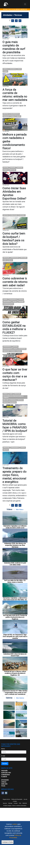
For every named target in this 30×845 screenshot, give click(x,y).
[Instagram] (6, 793)
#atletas (15, 346)
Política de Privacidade (16, 799)
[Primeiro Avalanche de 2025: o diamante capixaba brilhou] (21, 715)
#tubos (5, 71)
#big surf (5, 400)
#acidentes (6, 116)
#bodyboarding (7, 349)
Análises (4, 784)
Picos (3, 786)
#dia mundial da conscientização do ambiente (13, 397)
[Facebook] (2, 793)
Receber (4, 763)
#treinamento (13, 299)
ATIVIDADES (5, 780)
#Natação (12, 167)
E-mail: (3, 756)
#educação (23, 257)
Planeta (4, 776)
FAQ (20, 803)
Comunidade (5, 774)
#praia (13, 116)
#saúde (5, 299)
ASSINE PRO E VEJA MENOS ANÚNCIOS (15, 9)
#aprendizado (15, 257)
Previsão (4, 771)
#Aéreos (5, 69)
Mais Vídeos (19, 509)
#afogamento (7, 301)
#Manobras (13, 69)
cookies (14, 824)
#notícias (6, 114)
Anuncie (5, 803)
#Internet (22, 215)
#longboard (22, 349)
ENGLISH (25, 803)
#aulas (18, 116)
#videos (5, 170)
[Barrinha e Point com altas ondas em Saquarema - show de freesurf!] (9, 715)
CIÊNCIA (3, 782)
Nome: (3, 749)
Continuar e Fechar (7, 842)
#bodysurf (12, 170)
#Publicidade (14, 215)
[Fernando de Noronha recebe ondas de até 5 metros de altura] (21, 733)
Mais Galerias (20, 698)
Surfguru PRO (6, 772)
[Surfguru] (6, 4)
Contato (16, 803)
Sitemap (10, 803)
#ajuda (15, 301)
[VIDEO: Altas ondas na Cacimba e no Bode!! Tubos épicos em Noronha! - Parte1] (21, 724)
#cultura (5, 167)
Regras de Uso (6, 799)
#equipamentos (14, 114)
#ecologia (13, 400)
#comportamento (8, 304)
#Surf (19, 69)
